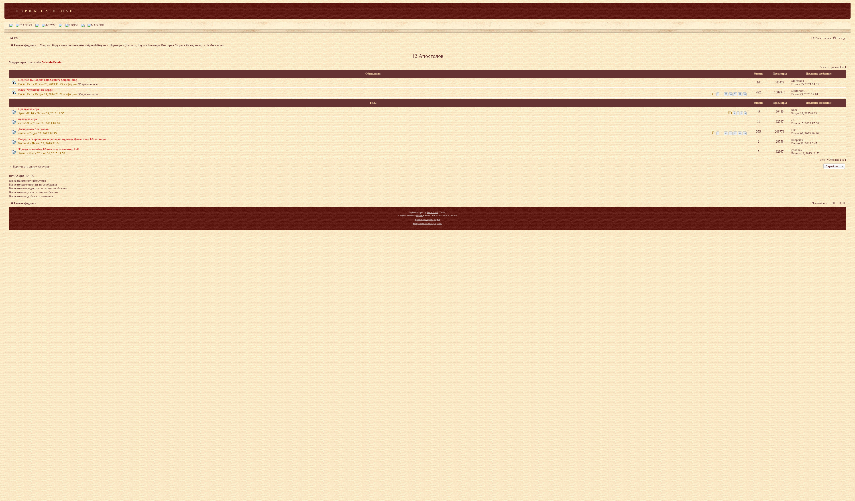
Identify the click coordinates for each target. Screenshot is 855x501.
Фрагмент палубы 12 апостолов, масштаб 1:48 (48, 149)
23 (740, 133)
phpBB (419, 215)
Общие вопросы (88, 84)
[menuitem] (14, 38)
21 (730, 133)
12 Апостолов (427, 56)
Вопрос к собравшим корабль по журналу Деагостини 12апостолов (62, 139)
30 (730, 94)
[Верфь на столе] (44, 10)
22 (735, 133)
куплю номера (27, 119)
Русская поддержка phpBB (427, 219)
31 (735, 94)
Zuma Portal (432, 212)
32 (740, 94)
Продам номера (28, 109)
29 (726, 94)
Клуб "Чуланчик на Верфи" (36, 89)
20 (726, 133)
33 (744, 94)
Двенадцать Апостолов (33, 129)
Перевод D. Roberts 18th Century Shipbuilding (47, 79)
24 (744, 133)
